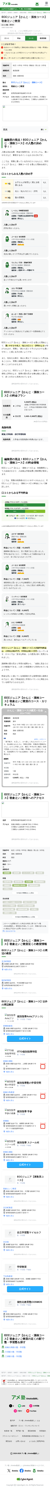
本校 (5, 1311)
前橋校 (6, 1120)
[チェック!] (43, 1067)
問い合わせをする (9, 931)
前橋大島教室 (8, 1092)
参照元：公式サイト (40, 739)
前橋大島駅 (23, 12)
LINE (23, 1406)
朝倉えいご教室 (9, 1188)
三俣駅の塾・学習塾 (13, 1356)
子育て (19, 1411)
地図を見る (8, 969)
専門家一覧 (20, 1431)
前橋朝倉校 (8, 1025)
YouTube (33, 1411)
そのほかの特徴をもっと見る (25, 893)
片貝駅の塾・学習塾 (13, 1351)
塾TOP (4, 12)
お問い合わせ (20, 1441)
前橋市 (16, 12)
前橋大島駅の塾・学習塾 (15, 1347)
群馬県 (10, 12)
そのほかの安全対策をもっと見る (25, 917)
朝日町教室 (6, 980)
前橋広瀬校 (8, 1061)
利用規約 (42, 1431)
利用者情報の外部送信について (33, 1436)
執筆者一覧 (8, 1431)
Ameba (15, 1470)
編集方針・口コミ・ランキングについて (25, 1425)
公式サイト (25, 1038)
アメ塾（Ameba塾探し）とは (29, 1420)
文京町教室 (6, 961)
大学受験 (36, 1406)
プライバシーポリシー (10, 1436)
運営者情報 (32, 1431)
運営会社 (9, 1441)
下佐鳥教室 (8, 1276)
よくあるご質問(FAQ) (36, 1441)
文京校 (6, 1241)
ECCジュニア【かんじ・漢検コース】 (27, 82)
